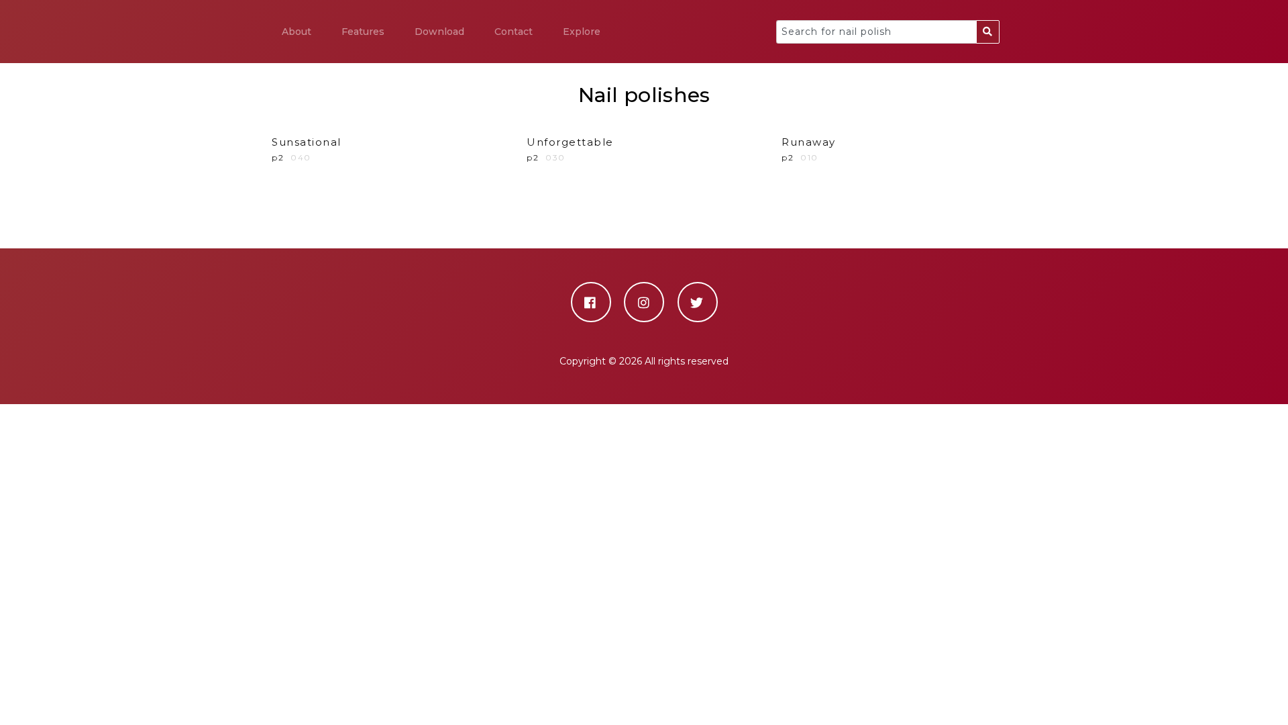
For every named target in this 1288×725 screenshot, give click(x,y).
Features (362, 32)
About (296, 32)
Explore (581, 32)
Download (439, 32)
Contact (513, 32)
